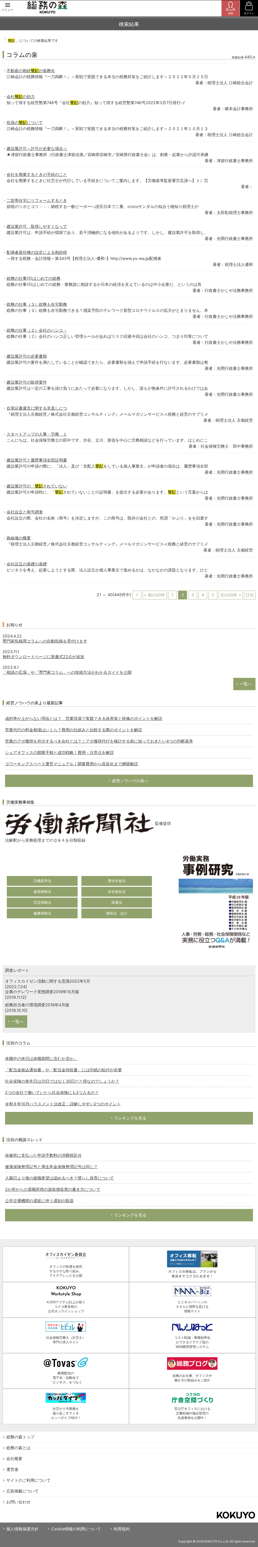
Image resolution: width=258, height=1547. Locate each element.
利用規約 (122, 1528)
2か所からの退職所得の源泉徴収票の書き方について (52, 1189)
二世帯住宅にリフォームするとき (37, 200)
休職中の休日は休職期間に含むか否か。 (41, 1058)
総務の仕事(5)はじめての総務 (33, 278)
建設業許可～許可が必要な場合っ (37, 148)
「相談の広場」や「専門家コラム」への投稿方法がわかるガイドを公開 (67, 672)
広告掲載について (22, 1491)
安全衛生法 (116, 891)
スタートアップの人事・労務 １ (37, 434)
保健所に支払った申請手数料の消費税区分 (43, 1155)
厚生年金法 (116, 880)
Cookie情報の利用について (76, 1528)
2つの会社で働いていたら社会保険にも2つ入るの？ (52, 1092)
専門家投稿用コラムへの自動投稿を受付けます (45, 641)
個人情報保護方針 (22, 1528)
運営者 (12, 1469)
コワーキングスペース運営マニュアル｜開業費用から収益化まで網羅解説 (71, 763)
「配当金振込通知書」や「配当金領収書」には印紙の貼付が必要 (63, 1069)
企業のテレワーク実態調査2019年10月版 (42, 991)
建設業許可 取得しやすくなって (37, 226)
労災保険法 (42, 902)
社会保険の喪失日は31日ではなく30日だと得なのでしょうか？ (62, 1081)
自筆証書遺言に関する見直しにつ (37, 408)
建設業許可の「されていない (37, 486)
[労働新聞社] (79, 823)
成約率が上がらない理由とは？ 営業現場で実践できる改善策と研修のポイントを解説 (83, 718)
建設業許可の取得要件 (27, 382)
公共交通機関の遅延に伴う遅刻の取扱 (39, 1200)
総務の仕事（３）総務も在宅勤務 (37, 304)
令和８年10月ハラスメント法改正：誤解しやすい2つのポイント (63, 1103)
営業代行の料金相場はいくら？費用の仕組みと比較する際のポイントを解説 (73, 729)
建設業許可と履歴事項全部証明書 (37, 460)
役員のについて (25, 122)
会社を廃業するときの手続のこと (37, 174)
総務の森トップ (20, 1436)
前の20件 (156, 594)
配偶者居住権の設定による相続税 (37, 252)
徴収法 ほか (116, 913)
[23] (250, 594)
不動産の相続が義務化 (31, 70)
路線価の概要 (19, 537)
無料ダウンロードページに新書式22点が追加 (43, 656)
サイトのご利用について (28, 1480)
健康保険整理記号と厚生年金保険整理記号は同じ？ (51, 1166)
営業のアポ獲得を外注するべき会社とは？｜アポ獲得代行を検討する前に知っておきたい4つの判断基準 (99, 741)
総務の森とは (18, 1447)
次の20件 (228, 594)
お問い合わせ (18, 1501)
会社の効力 (21, 96)
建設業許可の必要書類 (27, 356)
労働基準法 (42, 880)
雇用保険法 (42, 891)
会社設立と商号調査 (25, 511)
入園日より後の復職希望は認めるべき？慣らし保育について (59, 1177)
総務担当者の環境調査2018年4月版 (37, 1004)
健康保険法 (42, 913)
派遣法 (116, 902)
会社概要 (14, 1458)
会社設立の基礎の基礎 (27, 563)
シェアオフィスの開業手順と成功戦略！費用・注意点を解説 (59, 752)
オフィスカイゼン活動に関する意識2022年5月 (47, 981)
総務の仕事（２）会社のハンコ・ (37, 330)
